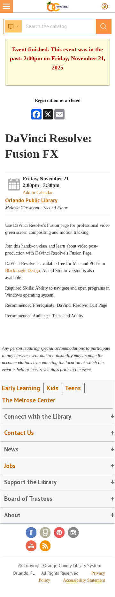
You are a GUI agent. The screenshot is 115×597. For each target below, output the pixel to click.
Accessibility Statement (84, 580)
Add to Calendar (37, 192)
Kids (52, 388)
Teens (73, 388)
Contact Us (19, 432)
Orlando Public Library (31, 200)
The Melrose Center (28, 400)
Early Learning (21, 388)
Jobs (10, 466)
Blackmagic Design (22, 270)
